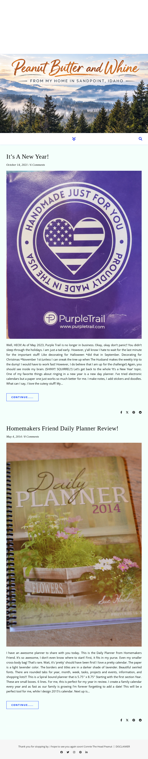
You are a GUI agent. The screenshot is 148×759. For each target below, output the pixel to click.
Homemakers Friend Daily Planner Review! (62, 428)
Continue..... (22, 397)
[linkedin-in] (86, 752)
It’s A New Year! (27, 156)
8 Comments (31, 436)
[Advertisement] (74, 27)
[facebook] (61, 752)
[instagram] (74, 752)
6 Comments (37, 164)
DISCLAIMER (123, 746)
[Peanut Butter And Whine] (74, 93)
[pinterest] (80, 752)
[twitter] (68, 752)
